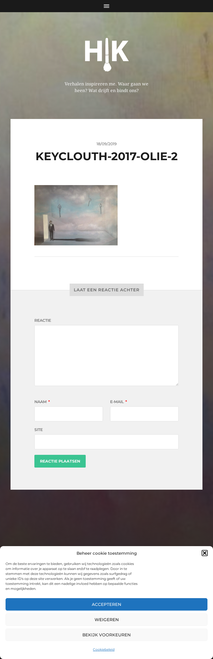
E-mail (118, 401)
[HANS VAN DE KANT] (107, 53)
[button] (204, 553)
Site (38, 429)
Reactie (42, 320)
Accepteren (106, 604)
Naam (42, 401)
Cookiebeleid (104, 649)
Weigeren (107, 619)
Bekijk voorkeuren (106, 634)
